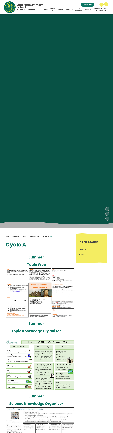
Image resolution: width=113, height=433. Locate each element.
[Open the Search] (101, 5)
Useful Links (87, 5)
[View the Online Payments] (97, 5)
